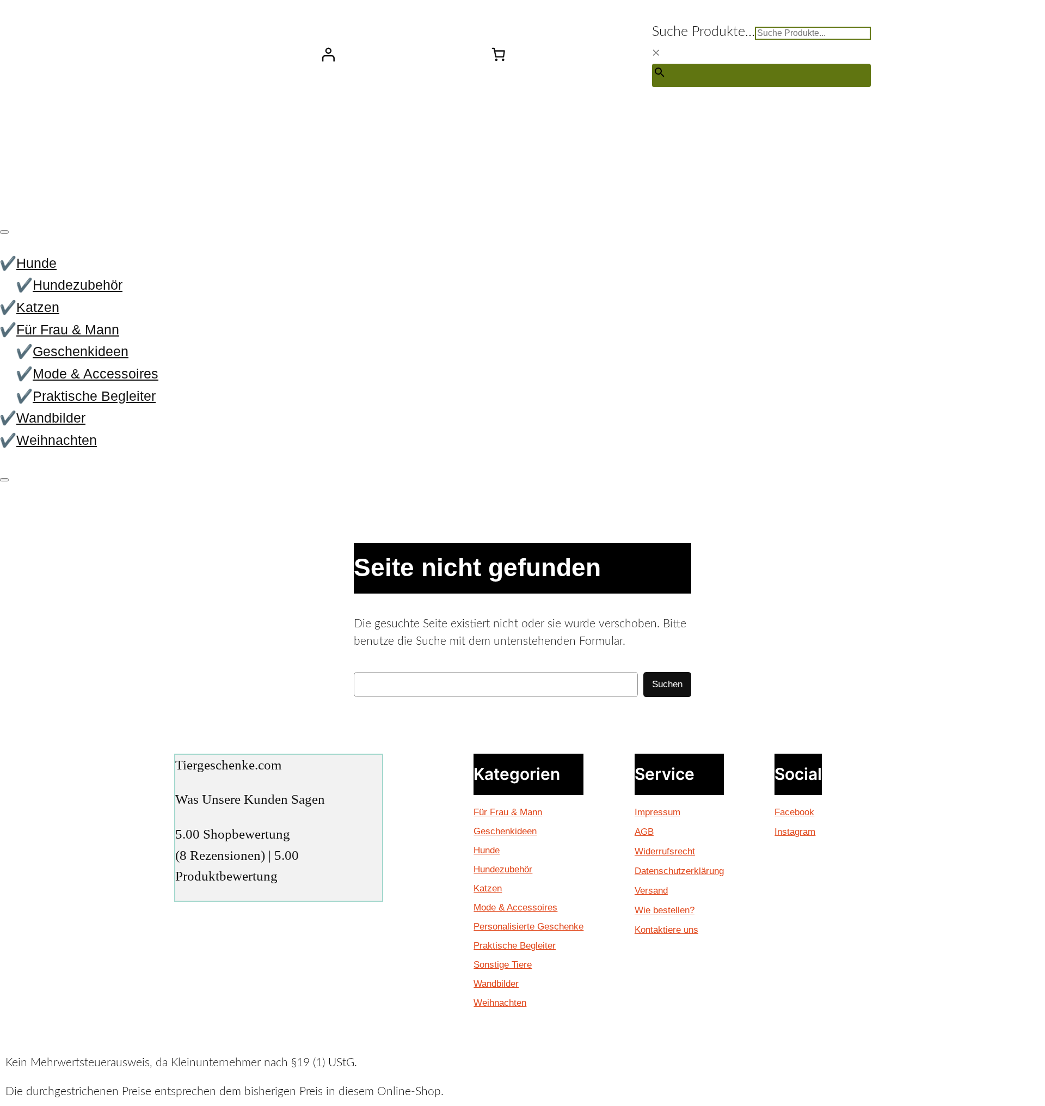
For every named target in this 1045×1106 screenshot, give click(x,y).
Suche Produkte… (703, 32)
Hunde (36, 263)
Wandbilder (50, 417)
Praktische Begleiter (94, 396)
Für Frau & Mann (67, 329)
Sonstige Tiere (503, 965)
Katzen (37, 307)
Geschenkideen (80, 351)
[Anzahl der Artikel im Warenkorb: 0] (498, 54)
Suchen (667, 684)
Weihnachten (56, 440)
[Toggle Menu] (4, 232)
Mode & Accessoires (95, 373)
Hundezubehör (77, 284)
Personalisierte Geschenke (528, 926)
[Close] (4, 479)
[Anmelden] (328, 54)
